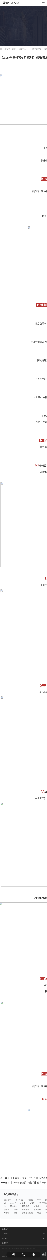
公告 (15, 1210)
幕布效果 (25, 1210)
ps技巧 (32, 1203)
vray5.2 (13, 1203)
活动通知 (13, 1206)
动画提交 (37, 1206)
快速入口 (5, 1229)
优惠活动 (5, 1234)
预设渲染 (37, 1210)
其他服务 (5, 1243)
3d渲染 (30, 1200)
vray (39, 1200)
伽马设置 (19, 1200)
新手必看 (25, 1206)
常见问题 (43, 1203)
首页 (14, 49)
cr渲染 (22, 1203)
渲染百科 (7, 1200)
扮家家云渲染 (27, 1213)
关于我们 (5, 1238)
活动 (15, 1213)
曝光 (39, 1213)
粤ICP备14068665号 (6, 1252)
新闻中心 (22, 49)
